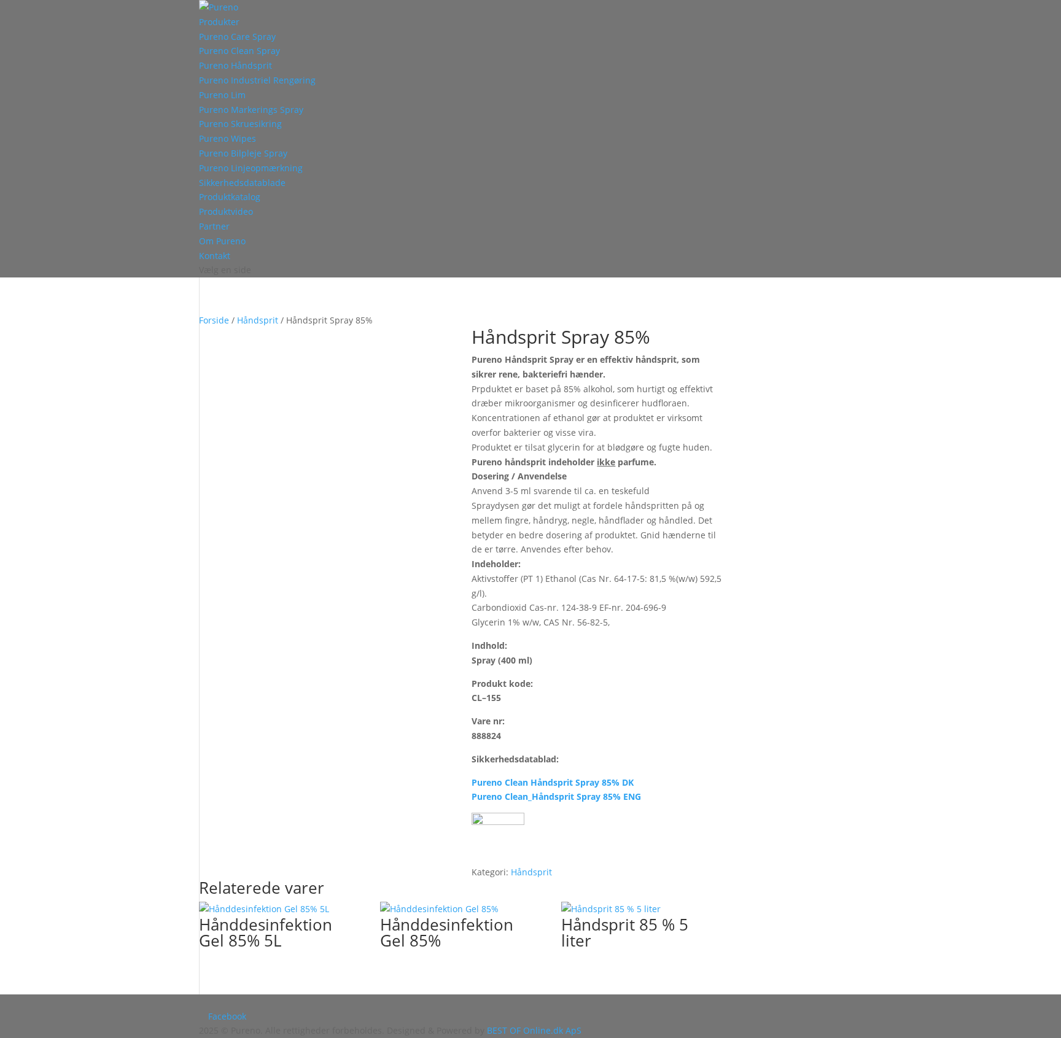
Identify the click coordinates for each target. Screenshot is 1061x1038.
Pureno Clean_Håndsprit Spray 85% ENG (556, 796)
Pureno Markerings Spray (251, 109)
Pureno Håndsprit (235, 65)
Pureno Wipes (227, 138)
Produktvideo (226, 211)
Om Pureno (222, 241)
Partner (214, 226)
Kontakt (214, 255)
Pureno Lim (222, 95)
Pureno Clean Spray (239, 50)
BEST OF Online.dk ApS (534, 1030)
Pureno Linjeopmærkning (251, 168)
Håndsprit (257, 320)
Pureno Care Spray (237, 36)
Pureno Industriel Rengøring (257, 80)
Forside (214, 320)
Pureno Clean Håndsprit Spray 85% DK (553, 782)
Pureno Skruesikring (240, 124)
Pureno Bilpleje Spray (243, 153)
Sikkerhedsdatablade (242, 182)
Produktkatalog (229, 197)
